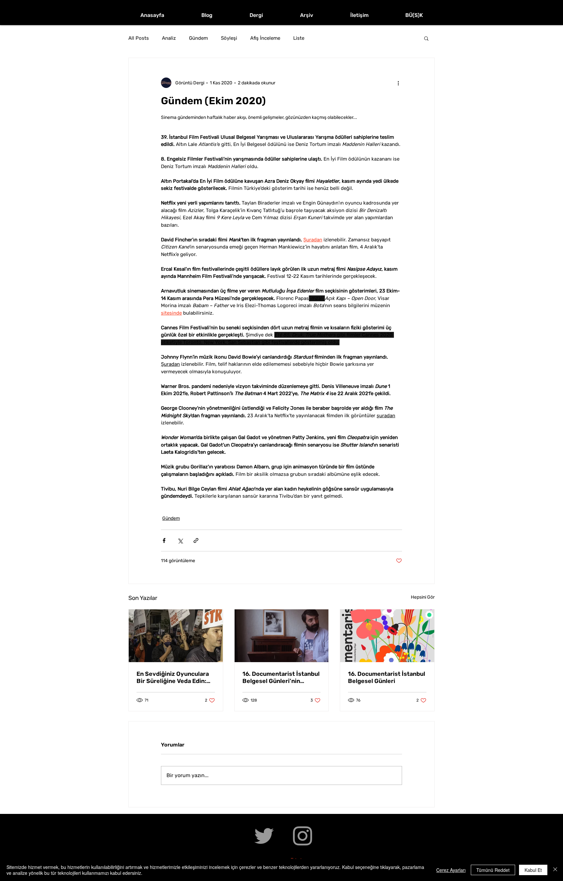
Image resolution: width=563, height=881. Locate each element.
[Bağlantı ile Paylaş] (196, 540)
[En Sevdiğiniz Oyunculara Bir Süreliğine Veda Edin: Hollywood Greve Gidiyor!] (176, 635)
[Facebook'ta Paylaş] (164, 540)
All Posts (138, 38)
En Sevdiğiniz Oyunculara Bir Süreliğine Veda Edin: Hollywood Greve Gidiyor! (173, 677)
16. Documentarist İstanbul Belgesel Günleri (386, 677)
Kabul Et (533, 870)
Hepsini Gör (423, 597)
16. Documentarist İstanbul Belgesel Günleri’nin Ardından (281, 677)
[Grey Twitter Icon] (264, 836)
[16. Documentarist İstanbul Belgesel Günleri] (387, 635)
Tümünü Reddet (493, 870)
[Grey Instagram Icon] (302, 836)
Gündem (198, 38)
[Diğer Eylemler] (398, 83)
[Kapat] (555, 870)
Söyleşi (229, 38)
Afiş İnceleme (265, 38)
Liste (298, 38)
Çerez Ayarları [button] (451, 870)
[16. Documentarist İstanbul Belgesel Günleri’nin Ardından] (282, 635)
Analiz (169, 38)
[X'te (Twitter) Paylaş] (180, 540)
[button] (426, 38)
